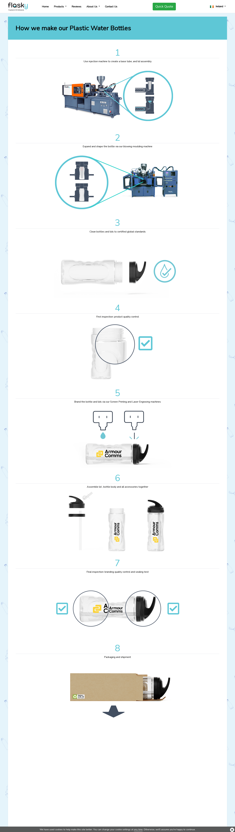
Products (59, 6)
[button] (218, 6)
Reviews (76, 6)
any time (138, 829)
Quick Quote (164, 6)
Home (45, 6)
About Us (92, 6)
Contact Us (111, 6)
